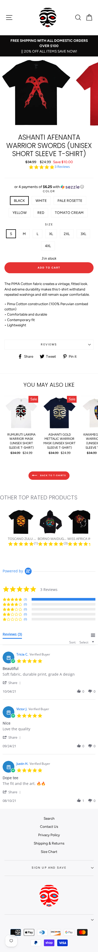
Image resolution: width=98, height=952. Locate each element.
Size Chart (49, 852)
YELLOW (20, 212)
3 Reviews (62, 166)
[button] (49, 187)
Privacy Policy (49, 835)
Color (49, 191)
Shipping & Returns (49, 843)
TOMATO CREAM (69, 212)
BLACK (19, 200)
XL (51, 234)
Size (49, 224)
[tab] (12, 635)
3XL (83, 234)
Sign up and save (49, 867)
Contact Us (49, 826)
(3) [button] (25, 599)
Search (49, 818)
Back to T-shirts (52, 475)
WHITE (41, 200)
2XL (67, 234)
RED (40, 212)
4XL (48, 246)
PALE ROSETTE (69, 200)
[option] (49, 46)
